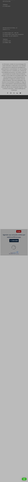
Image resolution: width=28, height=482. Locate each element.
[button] (24, 479)
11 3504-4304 (14, 240)
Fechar (18, 231)
